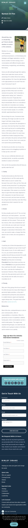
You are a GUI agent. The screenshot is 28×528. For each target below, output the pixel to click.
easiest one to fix (11, 301)
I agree (14, 524)
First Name (6, 348)
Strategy (4, 488)
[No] (26, 521)
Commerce (5, 491)
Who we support (6, 475)
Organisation (6, 360)
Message (4, 419)
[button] (25, 3)
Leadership (5, 495)
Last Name (6, 354)
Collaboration (5, 493)
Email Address (7, 342)
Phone (3, 405)
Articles (4, 479)
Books (3, 482)
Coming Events (6, 477)
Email (3, 412)
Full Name (4, 397)
